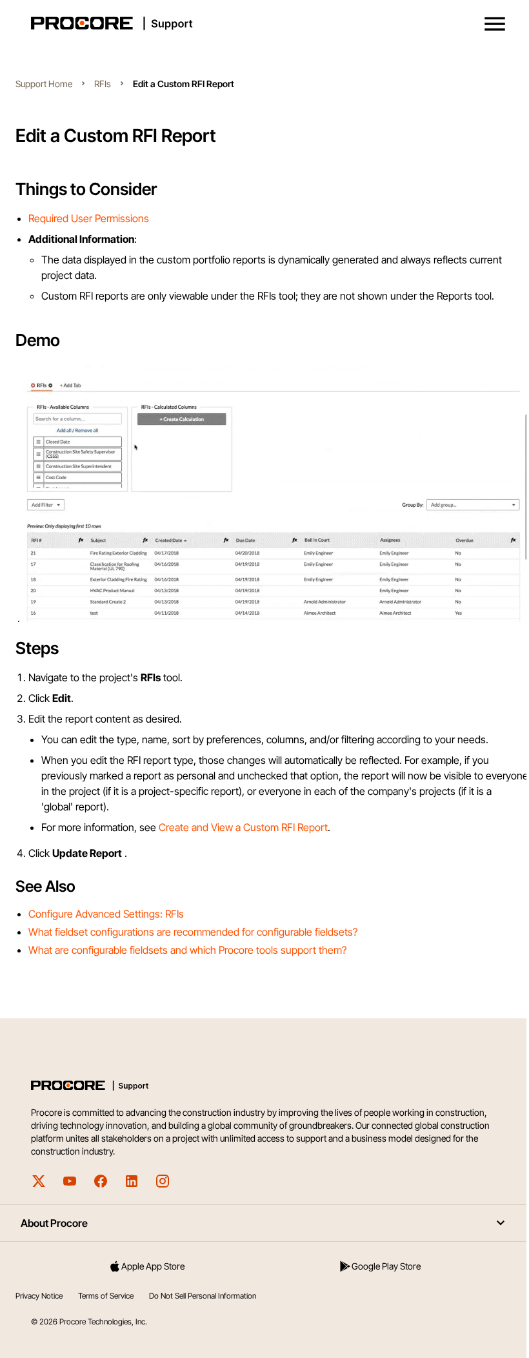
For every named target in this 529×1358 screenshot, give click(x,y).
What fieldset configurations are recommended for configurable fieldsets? (192, 931)
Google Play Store (386, 1265)
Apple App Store (153, 1265)
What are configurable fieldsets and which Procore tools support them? (187, 949)
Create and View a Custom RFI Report (243, 827)
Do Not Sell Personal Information (202, 1296)
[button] (494, 23)
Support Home (43, 83)
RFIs (102, 83)
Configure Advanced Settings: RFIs (106, 913)
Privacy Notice (39, 1296)
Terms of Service (106, 1296)
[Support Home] (262, 23)
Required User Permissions (88, 218)
